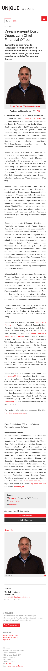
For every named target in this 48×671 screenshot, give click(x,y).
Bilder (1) (8, 530)
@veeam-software (38, 484)
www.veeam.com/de (32, 481)
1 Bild (37, 111)
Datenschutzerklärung (10, 637)
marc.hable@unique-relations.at (17, 597)
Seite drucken (14, 501)
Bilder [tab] (15, 21)
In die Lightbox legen (25, 520)
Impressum (6, 640)
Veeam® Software (33, 118)
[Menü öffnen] (44, 18)
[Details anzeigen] (45, 576)
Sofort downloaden (25, 515)
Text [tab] (8, 21)
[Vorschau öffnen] (25, 83)
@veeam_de (19, 486)
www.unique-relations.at (15, 666)
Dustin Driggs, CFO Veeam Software (25, 106)
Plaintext (12, 498)
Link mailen (14, 505)
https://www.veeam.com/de (15, 413)
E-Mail (8, 664)
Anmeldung (9, 401)
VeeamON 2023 (14, 376)
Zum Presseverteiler (11, 625)
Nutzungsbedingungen (11, 635)
